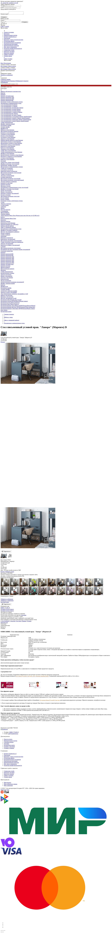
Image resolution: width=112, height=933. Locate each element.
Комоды (3, 93)
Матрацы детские (5, 186)
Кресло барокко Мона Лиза (8, 218)
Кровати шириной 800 (7, 100)
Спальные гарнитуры (7, 251)
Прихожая (3, 236)
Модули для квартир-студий (8, 298)
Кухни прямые (5, 197)
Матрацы (3, 270)
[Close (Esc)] (1, 930)
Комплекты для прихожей (8, 239)
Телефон (3, 6)
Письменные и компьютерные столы (11, 103)
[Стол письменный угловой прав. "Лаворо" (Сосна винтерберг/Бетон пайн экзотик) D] (14, 586)
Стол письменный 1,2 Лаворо (9, 106)
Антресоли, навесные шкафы (9, 291)
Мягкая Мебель (5, 212)
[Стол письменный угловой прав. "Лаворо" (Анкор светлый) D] (61, 594)
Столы (2, 202)
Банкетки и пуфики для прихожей (10, 245)
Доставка (6, 743)
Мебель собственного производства (11, 91)
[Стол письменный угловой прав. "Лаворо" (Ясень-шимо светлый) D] (5, 586)
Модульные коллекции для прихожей (11, 240)
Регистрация (7, 63)
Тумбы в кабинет (5, 234)
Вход (2, 63)
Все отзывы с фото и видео (8, 66)
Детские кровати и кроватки (9, 181)
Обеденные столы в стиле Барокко (10, 144)
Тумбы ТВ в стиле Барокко (8, 150)
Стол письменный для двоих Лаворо (11, 115)
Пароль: (3, 22)
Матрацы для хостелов (7, 296)
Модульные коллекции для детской (10, 178)
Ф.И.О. (3, 7)
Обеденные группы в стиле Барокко (11, 141)
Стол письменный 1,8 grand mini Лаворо (12, 107)
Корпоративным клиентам (11, 45)
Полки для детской (6, 190)
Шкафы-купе (4, 128)
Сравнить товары (5, 79)
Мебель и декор (8, 317)
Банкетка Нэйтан (5, 221)
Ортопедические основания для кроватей (12, 282)
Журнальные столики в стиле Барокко (11, 143)
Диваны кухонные (6, 203)
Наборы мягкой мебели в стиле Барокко (12, 140)
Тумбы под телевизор (7, 168)
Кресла (3, 217)
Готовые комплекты (6, 177)
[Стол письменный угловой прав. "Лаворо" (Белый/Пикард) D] (89, 586)
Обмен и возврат (8, 54)
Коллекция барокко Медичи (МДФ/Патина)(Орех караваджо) (18, 307)
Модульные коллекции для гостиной (11, 172)
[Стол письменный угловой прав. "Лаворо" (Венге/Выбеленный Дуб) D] (61, 586)
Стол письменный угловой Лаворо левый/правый (15, 121)
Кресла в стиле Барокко (7, 147)
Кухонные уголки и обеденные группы (12, 101)
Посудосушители (5, 209)
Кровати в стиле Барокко (8, 133)
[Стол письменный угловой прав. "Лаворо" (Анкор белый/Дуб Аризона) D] (80, 594)
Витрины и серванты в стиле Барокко (11, 156)
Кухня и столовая (5, 195)
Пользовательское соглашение (12, 42)
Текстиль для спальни (7, 277)
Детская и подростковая (7, 175)
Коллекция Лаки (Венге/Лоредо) (10, 304)
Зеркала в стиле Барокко (7, 138)
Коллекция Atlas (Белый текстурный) (11, 299)
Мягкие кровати (5, 267)
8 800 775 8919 (5, 26)
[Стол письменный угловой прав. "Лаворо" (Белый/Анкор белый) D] (5, 594)
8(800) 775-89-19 (5, 607)
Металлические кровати (7, 268)
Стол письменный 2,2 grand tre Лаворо (11, 112)
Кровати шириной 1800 (7, 261)
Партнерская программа (10, 44)
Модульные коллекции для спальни (11, 248)
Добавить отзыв (9, 571)
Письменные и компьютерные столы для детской (14, 187)
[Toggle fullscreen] (3, 930)
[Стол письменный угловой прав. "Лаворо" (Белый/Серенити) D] (70, 586)
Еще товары (4, 310)
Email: (3, 20)
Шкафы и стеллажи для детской (9, 189)
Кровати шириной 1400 (7, 258)
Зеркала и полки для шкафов (9, 292)
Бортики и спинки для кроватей (10, 193)
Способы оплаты (8, 742)
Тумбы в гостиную (6, 174)
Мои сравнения (8, 785)
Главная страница (9, 314)
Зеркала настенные (6, 274)
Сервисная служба (9, 50)
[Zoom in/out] (4, 930)
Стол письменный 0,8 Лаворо (9, 104)
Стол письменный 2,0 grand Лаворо (11, 110)
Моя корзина (7, 782)
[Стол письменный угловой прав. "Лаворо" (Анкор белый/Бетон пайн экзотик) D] (89, 594)
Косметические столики (7, 273)
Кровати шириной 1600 (7, 99)
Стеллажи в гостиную (7, 169)
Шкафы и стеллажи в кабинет (9, 230)
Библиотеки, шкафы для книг (9, 165)
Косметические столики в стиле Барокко (12, 155)
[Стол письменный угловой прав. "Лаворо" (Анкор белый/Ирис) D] (70, 594)
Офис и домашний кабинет (8, 227)
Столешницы (4, 211)
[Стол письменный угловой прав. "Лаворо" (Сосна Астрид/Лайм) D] (33, 586)
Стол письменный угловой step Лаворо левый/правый (16, 119)
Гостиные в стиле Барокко (8, 137)
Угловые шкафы (5, 127)
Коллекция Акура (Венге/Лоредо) (10, 302)
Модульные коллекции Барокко (9, 131)
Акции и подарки (9, 32)
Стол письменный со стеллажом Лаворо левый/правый (16, 116)
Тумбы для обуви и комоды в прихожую (12, 242)
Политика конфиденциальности (13, 48)
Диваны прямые (5, 214)
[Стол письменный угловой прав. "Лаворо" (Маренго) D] (28, 547)
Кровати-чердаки (5, 184)
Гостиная (3, 161)
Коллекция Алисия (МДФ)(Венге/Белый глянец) (14, 301)
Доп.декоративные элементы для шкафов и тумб (14, 294)
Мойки (3, 208)
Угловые (29, 621)
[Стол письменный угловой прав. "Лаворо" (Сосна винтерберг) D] (24, 586)
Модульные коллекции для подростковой (12, 180)
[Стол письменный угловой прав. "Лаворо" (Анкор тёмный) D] (42, 594)
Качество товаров (9, 53)
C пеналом (12, 621)
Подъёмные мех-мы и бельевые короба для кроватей (15, 249)
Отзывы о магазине (9, 746)
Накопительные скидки (10, 35)
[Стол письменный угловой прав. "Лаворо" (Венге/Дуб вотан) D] (52, 586)
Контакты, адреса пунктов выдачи (13, 39)
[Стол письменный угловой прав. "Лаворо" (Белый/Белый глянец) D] (98, 586)
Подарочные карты (6, 311)
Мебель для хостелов (6, 295)
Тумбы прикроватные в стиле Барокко (11, 152)
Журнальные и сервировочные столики (12, 166)
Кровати (3, 94)
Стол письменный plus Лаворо (9, 113)
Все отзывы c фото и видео (8, 69)
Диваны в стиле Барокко (7, 149)
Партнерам (7, 38)
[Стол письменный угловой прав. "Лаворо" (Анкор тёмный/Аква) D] (33, 594)
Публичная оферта (9, 41)
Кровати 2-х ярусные (6, 183)
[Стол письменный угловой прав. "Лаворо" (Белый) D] (14, 594)
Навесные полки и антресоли (9, 171)
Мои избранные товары (10, 784)
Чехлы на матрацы (6, 280)
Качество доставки (9, 51)
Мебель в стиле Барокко (7, 130)
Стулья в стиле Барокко (7, 158)
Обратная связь (5, 789)
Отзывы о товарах (9, 748)
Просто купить (8, 739)
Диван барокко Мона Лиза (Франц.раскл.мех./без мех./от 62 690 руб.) (20, 215)
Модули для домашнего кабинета (10, 231)
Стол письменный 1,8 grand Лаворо (11, 109)
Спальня (3, 246)
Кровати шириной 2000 (7, 262)
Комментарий (4, 14)
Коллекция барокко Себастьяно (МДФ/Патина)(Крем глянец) (18, 308)
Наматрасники (5, 279)
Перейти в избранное (7, 75)
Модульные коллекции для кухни (10, 196)
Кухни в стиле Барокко (7, 135)
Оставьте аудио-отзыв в (7, 609)
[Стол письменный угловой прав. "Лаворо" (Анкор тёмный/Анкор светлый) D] (24, 594)
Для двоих (18, 621)
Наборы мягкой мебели (7, 226)
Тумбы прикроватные (7, 122)
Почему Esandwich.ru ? (10, 36)
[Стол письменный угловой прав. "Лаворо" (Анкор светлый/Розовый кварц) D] (52, 594)
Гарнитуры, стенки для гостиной (10, 162)
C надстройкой (5, 621)
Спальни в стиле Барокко (8, 134)
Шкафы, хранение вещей (8, 124)
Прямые (24, 621)
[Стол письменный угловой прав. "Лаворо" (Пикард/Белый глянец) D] (42, 586)
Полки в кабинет (5, 233)
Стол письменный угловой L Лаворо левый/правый (15, 118)
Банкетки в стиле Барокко (8, 146)
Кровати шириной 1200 (7, 97)
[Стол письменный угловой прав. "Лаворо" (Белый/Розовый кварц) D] (80, 586)
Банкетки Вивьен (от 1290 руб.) (9, 224)
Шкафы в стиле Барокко (7, 153)
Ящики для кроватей (6, 192)
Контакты (6, 33)
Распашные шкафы (6, 125)
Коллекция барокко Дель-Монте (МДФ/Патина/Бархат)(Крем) (18, 305)
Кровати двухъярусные (7, 96)
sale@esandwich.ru (13, 733)
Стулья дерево (5, 205)
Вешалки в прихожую (7, 237)
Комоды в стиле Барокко (7, 159)
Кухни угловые (5, 199)
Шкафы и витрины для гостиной (10, 164)
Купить (3, 342)
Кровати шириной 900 (7, 255)
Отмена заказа (8, 56)
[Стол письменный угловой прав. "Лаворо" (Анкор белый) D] (98, 594)
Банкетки (3, 220)
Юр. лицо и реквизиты (10, 47)
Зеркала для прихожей (7, 243)
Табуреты (3, 206)
